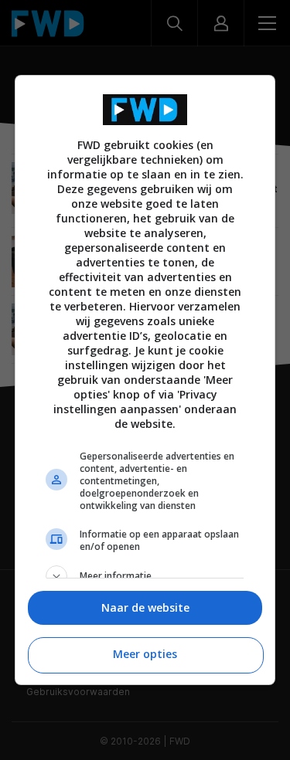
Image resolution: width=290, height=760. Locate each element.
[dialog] (145, 379)
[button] (145, 576)
